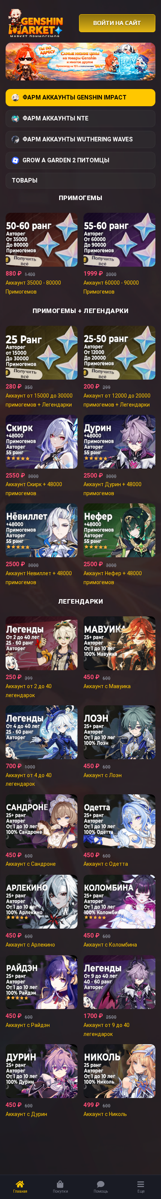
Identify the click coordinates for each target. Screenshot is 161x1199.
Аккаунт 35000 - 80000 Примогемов (33, 287)
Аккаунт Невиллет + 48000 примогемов (39, 577)
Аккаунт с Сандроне (31, 864)
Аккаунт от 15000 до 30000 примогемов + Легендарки (39, 400)
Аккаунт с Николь (105, 1114)
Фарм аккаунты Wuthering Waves (77, 139)
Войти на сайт (117, 23)
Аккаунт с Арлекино (30, 945)
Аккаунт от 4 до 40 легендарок (29, 779)
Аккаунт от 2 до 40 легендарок (29, 690)
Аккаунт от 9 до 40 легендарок (106, 1029)
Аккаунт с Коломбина (110, 945)
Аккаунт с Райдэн (28, 1025)
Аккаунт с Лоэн (102, 775)
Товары (24, 180)
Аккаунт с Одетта (105, 864)
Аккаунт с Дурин (26, 1114)
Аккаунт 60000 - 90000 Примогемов (111, 287)
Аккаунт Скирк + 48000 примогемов (34, 488)
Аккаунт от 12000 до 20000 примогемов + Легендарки (117, 400)
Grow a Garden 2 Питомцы (65, 160)
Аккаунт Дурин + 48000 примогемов (112, 488)
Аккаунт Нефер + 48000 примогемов (112, 577)
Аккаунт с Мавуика (107, 686)
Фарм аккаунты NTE (55, 118)
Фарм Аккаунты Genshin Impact (74, 97)
